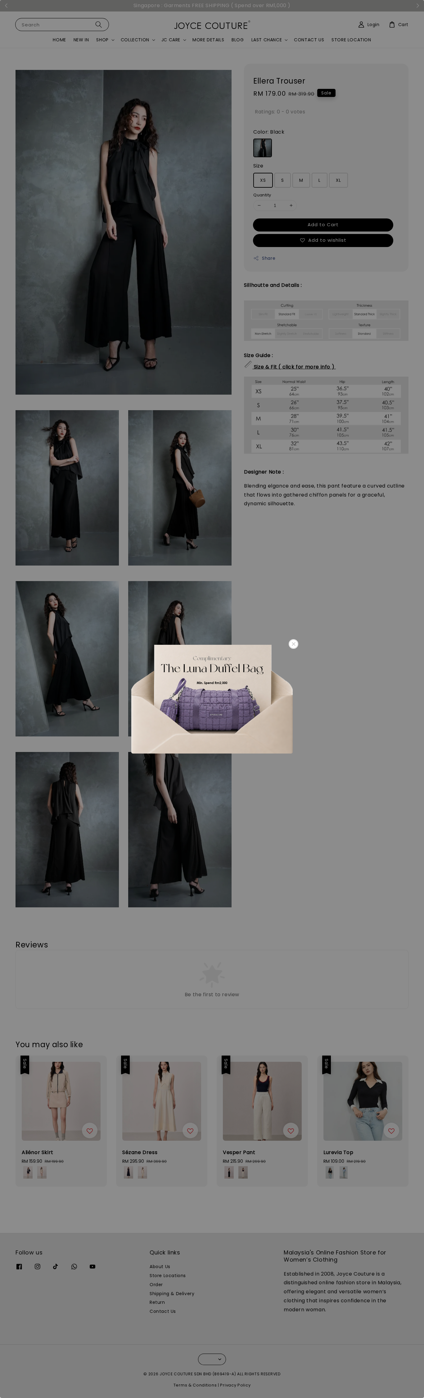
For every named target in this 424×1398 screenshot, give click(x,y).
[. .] (212, 699)
